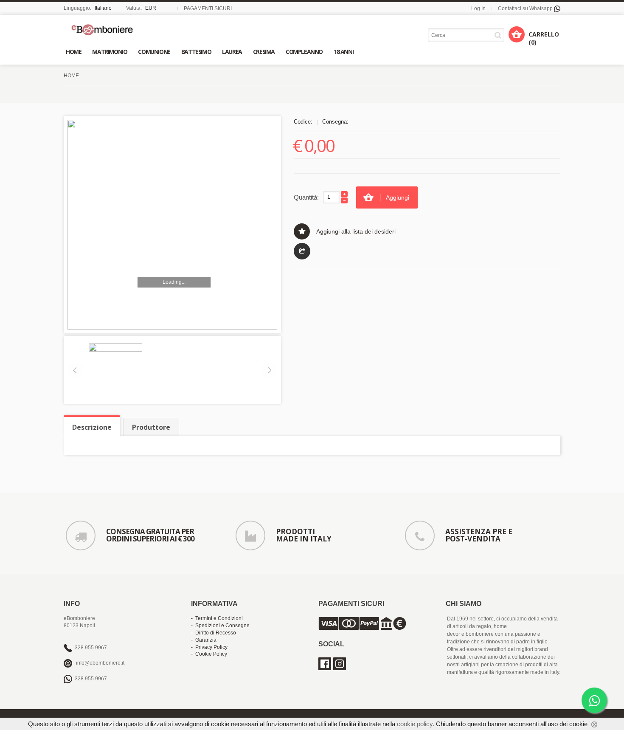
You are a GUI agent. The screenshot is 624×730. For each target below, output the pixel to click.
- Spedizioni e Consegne (220, 626)
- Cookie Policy (209, 654)
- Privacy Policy (209, 647)
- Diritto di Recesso (213, 633)
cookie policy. (415, 723)
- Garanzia (203, 640)
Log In (478, 8)
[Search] (499, 35)
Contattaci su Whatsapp (526, 8)
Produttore (151, 427)
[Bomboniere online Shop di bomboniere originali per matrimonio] (104, 30)
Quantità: (306, 197)
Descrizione (92, 427)
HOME (71, 76)
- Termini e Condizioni (217, 618)
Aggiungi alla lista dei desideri (356, 231)
